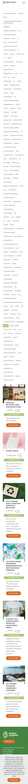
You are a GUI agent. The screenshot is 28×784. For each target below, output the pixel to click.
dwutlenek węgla (7, 81)
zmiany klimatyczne (8, 368)
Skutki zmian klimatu (8, 290)
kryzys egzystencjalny (8, 155)
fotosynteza (6, 112)
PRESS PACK (8, 741)
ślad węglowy (18, 290)
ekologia (5, 85)
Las (20, 158)
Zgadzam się (13, 780)
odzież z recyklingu (8, 213)
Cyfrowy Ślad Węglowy (9, 61)
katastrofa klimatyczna (9, 151)
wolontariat (10, 333)
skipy (16, 286)
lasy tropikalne (7, 162)
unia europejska (20, 321)
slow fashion (6, 294)
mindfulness (15, 178)
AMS (19, 30)
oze (4, 220)
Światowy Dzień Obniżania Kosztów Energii (13, 302)
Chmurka (12, 54)
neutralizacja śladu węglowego (11, 193)
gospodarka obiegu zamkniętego (11, 131)
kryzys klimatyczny (19, 155)
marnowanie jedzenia (14, 170)
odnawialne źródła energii (9, 205)
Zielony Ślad (18, 360)
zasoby (19, 352)
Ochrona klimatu (7, 201)
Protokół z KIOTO (7, 259)
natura (5, 189)
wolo (5, 333)
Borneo (5, 42)
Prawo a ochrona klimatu (9, 255)
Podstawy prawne (8, 236)
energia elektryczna (8, 96)
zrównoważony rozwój (8, 376)
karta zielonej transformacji (10, 147)
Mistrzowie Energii (7, 182)
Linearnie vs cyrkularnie (15, 166)
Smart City (13, 294)
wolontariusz (18, 333)
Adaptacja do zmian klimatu (10, 30)
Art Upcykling (6, 38)
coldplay (9, 58)
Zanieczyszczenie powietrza (10, 352)
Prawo (20, 252)
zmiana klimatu (7, 364)
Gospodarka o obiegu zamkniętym (11, 127)
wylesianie (15, 337)
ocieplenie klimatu (17, 201)
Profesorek (19, 255)
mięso (16, 174)
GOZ (22, 131)
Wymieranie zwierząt (8, 341)
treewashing (12, 314)
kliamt (17, 151)
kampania (16, 143)
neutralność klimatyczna (9, 197)
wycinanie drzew (7, 337)
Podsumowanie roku (18, 236)
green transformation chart (16, 135)
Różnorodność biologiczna (9, 271)
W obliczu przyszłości (14, 325)
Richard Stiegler (17, 267)
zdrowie (5, 356)
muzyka (21, 186)
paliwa (8, 220)
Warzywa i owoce (7, 329)
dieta (16, 73)
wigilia (14, 329)
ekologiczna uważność (15, 85)
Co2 (4, 58)
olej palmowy (6, 217)
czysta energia (19, 61)
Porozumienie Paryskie (8, 248)
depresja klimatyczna (8, 73)
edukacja (19, 81)
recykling (14, 263)
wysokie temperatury (8, 345)
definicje (5, 65)
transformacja (14, 310)
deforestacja (12, 65)
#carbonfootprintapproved (10, 13)
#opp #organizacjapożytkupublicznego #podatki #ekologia (12, 22)
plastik (11, 224)
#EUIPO (5, 17)
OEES (15, 213)
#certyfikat (20, 13)
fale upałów (12, 108)
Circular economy (20, 54)
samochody (15, 275)
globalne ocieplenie (18, 120)
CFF (18, 50)
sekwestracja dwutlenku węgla (10, 283)
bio (18, 38)
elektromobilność (17, 89)
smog (19, 294)
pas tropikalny (16, 220)
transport (6, 314)
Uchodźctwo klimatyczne (9, 321)
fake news (6, 108)
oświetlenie (18, 217)
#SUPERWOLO (7, 26)
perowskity (6, 224)
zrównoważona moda (8, 372)
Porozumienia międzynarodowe (11, 244)
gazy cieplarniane (7, 120)
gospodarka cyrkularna (16, 123)
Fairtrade (18, 104)
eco (14, 81)
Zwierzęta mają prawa (8, 380)
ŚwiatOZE (6, 306)
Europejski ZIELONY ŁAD (8, 104)
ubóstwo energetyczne (9, 317)
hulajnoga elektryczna (17, 139)
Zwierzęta (17, 376)
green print (6, 135)
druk (9, 77)
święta (11, 306)
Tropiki (19, 314)
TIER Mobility (6, 310)
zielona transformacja (8, 360)
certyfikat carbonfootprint (9, 50)
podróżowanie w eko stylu (9, 232)
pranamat (6, 252)
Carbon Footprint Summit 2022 (10, 46)
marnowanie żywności (8, 174)
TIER (22, 306)
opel (12, 217)
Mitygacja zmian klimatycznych (11, 186)
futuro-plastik (14, 116)
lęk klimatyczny (15, 162)
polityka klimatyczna (8, 240)
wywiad (16, 345)
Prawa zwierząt (13, 252)
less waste (6, 166)
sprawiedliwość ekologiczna (10, 298)
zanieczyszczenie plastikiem (10, 349)
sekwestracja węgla (8, 286)
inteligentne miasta (8, 143)
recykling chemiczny (8, 267)
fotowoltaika (14, 112)
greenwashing (7, 139)
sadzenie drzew (7, 275)
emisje (11, 92)
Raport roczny (7, 263)
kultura (5, 158)
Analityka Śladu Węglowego (10, 34)
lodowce (5, 170)
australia (13, 38)
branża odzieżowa (13, 42)
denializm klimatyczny (8, 69)
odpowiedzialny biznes (9, 209)
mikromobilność (7, 178)
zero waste (11, 356)
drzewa (13, 77)
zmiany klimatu (16, 364)
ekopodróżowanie (7, 89)
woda (19, 329)
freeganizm (6, 116)
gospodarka (6, 123)
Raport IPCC (15, 259)
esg (15, 96)
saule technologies (8, 279)
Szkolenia (17, 306)
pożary (16, 248)
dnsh (5, 77)
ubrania (17, 317)
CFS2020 (5, 54)
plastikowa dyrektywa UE (9, 228)
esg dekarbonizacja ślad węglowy (11, 100)
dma (21, 73)
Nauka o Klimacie (12, 189)
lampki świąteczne (13, 158)
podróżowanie (20, 228)
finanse (19, 108)
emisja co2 (6, 92)
